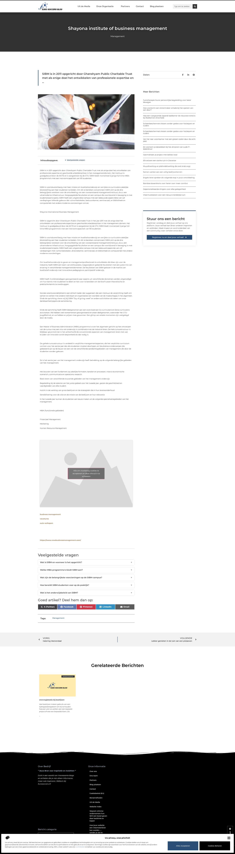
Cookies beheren (215, 846)
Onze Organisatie (105, 6)
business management (50, 514)
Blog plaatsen (157, 6)
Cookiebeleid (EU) (97, 793)
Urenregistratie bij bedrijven (52, 700)
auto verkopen (46, 523)
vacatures (44, 519)
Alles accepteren (183, 846)
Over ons (93, 771)
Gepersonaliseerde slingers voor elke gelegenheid (164, 189)
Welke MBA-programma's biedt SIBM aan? (86, 570)
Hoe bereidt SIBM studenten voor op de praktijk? (86, 585)
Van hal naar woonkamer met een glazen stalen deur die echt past (169, 140)
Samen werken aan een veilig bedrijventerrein (162, 172)
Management (118, 36)
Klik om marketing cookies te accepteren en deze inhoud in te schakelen (86, 473)
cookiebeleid (80, 847)
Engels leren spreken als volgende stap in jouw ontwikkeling (169, 178)
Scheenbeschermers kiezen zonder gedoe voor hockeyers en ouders (169, 124)
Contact (140, 6)
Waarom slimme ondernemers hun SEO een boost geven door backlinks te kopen (98, 816)
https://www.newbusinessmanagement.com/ (60, 540)
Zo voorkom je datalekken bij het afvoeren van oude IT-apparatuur (166, 148)
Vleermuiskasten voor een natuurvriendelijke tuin (164, 195)
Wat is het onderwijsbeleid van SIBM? (86, 593)
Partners (125, 6)
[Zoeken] (195, 6)
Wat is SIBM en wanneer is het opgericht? (86, 562)
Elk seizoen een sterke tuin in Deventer (159, 160)
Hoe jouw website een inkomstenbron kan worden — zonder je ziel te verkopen (98, 830)
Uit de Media (84, 6)
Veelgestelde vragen (76, 160)
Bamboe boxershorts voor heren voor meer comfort (165, 183)
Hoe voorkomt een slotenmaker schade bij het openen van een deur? (168, 109)
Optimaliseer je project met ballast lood (160, 155)
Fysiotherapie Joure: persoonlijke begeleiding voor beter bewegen (167, 101)
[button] (229, 838)
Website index (95, 807)
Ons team (94, 776)
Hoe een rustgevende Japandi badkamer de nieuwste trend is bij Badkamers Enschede (169, 117)
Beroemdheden (96, 798)
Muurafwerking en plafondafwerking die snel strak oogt (166, 166)
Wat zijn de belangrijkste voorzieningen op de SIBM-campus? (86, 577)
